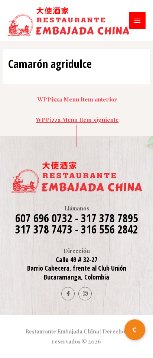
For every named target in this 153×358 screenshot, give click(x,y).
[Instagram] (85, 293)
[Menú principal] (137, 20)
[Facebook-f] (68, 293)
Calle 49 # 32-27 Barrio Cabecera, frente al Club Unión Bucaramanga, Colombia (76, 268)
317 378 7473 (43, 229)
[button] (135, 330)
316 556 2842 (109, 229)
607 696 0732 (43, 218)
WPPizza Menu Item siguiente (77, 119)
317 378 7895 (109, 218)
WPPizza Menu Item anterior (77, 99)
